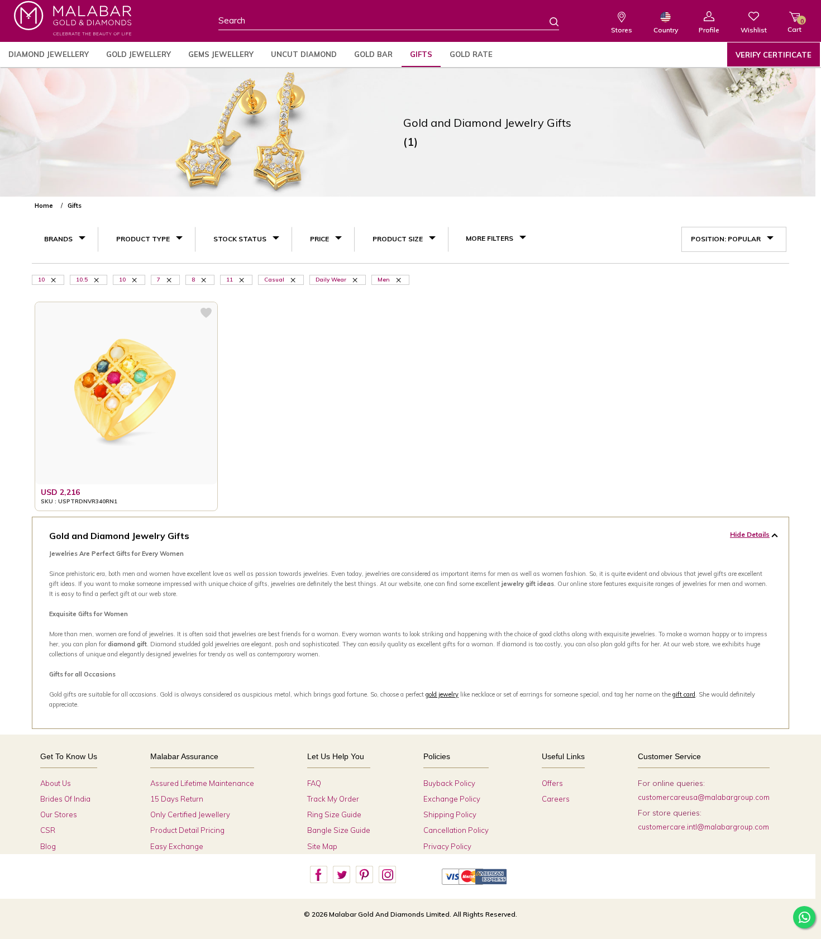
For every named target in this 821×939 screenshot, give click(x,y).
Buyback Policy (449, 783)
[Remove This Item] (294, 279)
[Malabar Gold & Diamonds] (72, 18)
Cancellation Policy (456, 830)
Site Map (322, 846)
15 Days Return (176, 798)
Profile (709, 30)
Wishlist (754, 30)
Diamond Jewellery (48, 54)
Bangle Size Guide (338, 830)
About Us (55, 783)
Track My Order (333, 798)
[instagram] (387, 875)
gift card (683, 694)
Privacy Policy (447, 846)
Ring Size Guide (334, 814)
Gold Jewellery (138, 54)
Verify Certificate (774, 54)
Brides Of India (65, 798)
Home (44, 205)
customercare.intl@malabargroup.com (703, 826)
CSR (47, 830)
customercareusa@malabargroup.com (704, 797)
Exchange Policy (451, 798)
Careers (556, 798)
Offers (552, 783)
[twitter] (341, 875)
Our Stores (58, 814)
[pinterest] (364, 875)
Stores (621, 30)
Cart (794, 25)
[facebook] (318, 875)
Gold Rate (471, 54)
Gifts (421, 54)
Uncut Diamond (304, 54)
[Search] (547, 21)
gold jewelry (442, 694)
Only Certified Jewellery (190, 814)
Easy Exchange (176, 846)
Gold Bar (373, 54)
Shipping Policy (449, 814)
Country (665, 30)
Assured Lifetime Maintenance (202, 783)
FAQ (314, 783)
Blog (48, 846)
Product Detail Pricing (187, 830)
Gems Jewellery (221, 54)
